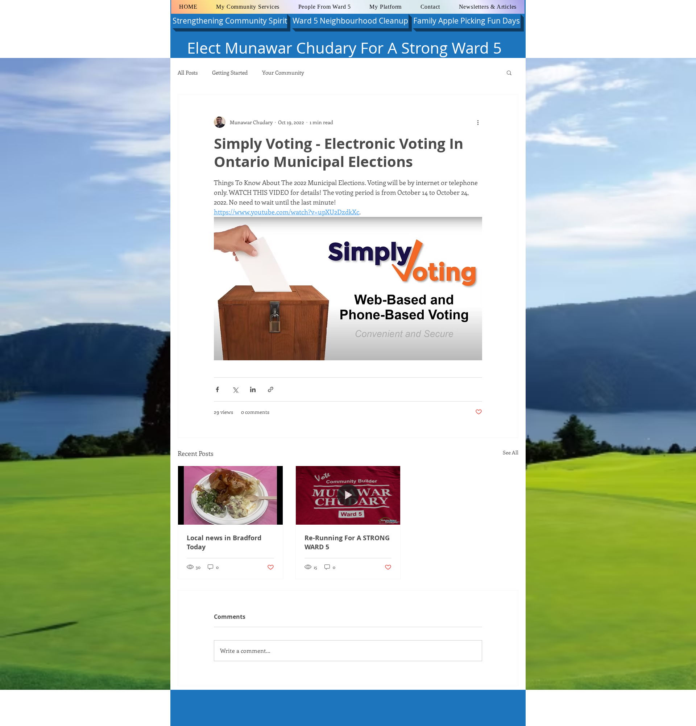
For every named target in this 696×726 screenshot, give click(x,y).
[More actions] (477, 122)
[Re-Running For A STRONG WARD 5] (348, 495)
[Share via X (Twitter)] (235, 389)
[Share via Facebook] (217, 389)
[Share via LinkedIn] (252, 389)
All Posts (188, 72)
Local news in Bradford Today (224, 542)
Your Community (283, 72)
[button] (509, 72)
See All (510, 452)
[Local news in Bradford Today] (230, 495)
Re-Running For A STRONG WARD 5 (347, 542)
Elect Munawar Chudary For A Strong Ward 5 (344, 48)
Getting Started (230, 72)
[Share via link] (270, 389)
